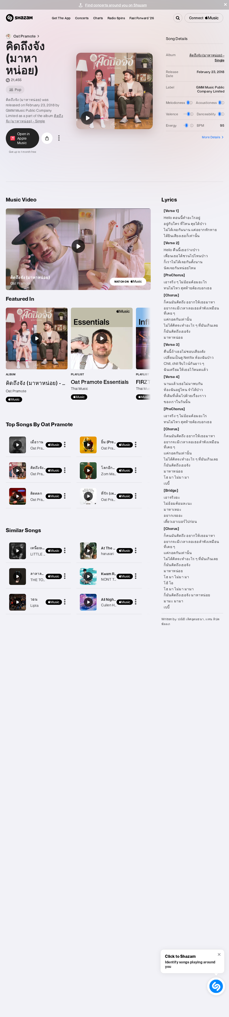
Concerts (82, 18)
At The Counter (114, 548)
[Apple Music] (14, 399)
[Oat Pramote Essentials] (102, 354)
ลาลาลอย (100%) (44, 573)
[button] (225, 4)
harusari (107, 553)
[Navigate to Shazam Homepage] (19, 18)
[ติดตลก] (38, 496)
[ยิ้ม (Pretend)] (109, 445)
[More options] (59, 138)
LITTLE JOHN (41, 554)
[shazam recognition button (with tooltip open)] (216, 986)
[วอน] (17, 602)
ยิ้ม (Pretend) (112, 442)
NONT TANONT (114, 579)
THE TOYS (39, 580)
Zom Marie (110, 474)
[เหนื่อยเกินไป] (17, 550)
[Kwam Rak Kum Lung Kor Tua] (88, 576)
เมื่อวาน (36, 442)
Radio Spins (116, 18)
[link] (128, 282)
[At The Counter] (88, 550)
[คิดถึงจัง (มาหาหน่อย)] (87, 118)
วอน (34, 599)
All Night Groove (114, 599)
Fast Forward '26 (141, 18)
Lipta (34, 605)
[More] (65, 445)
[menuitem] (61, 18)
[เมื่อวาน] (38, 445)
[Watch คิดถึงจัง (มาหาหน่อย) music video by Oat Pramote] (78, 246)
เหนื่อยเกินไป (41, 548)
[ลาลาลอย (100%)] (17, 576)
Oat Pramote (40, 448)
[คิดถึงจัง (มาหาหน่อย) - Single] (37, 355)
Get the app (61, 18)
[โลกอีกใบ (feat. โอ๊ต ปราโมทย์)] (109, 470)
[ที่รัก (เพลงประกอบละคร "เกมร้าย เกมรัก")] (109, 496)
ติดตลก (36, 493)
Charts (98, 18)
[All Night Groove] (88, 602)
